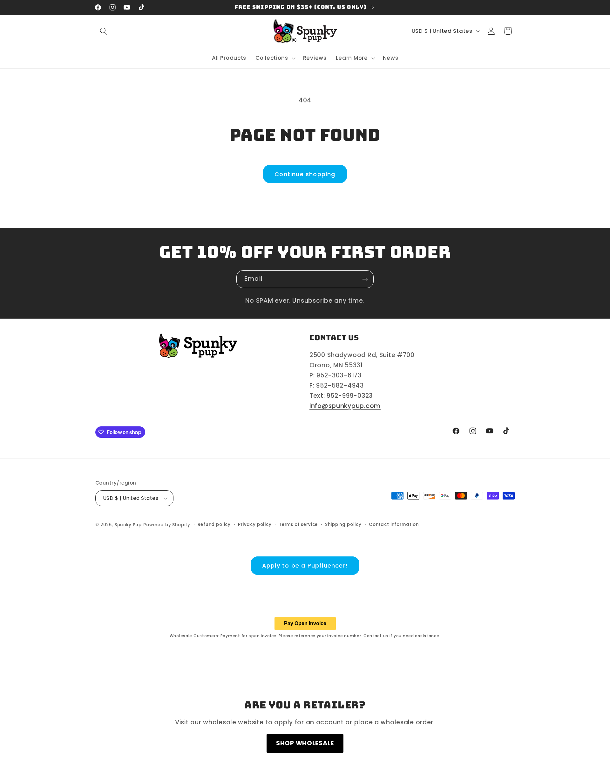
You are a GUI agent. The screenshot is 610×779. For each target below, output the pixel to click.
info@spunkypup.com (345, 406)
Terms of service (298, 524)
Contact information (394, 524)
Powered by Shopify (166, 525)
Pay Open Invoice (305, 623)
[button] (103, 31)
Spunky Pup (128, 525)
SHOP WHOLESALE (305, 743)
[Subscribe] (364, 279)
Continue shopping (304, 174)
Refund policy (214, 524)
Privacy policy (255, 524)
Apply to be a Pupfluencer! (305, 565)
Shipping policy (343, 524)
